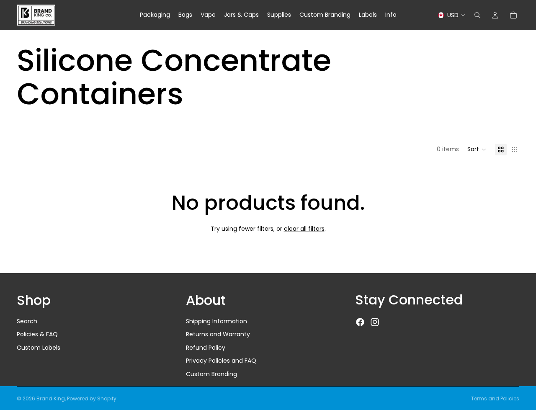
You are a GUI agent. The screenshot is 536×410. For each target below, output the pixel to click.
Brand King (50, 398)
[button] (477, 149)
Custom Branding (211, 374)
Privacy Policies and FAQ (221, 361)
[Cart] (513, 15)
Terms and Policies (495, 398)
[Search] (477, 15)
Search (27, 321)
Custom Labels (38, 347)
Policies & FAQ (37, 334)
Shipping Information (216, 321)
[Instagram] (375, 322)
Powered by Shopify (91, 398)
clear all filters (304, 228)
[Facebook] (360, 322)
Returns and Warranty (218, 334)
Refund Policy (205, 347)
